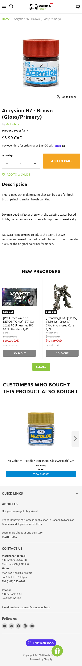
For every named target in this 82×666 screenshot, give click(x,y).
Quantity (7, 155)
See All (41, 366)
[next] (75, 439)
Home (6, 18)
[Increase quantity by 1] (35, 164)
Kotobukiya (52, 332)
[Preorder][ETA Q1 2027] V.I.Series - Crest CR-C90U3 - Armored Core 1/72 (61, 323)
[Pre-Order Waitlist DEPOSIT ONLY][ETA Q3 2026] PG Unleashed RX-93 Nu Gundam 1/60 (18, 323)
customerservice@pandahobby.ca (30, 606)
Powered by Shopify (41, 659)
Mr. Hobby (12, 124)
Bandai (6, 332)
